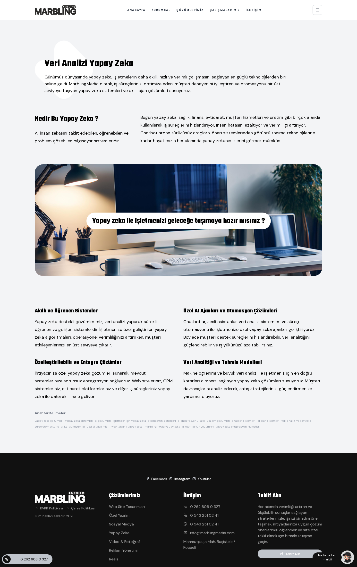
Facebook (158, 479)
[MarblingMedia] (55, 10)
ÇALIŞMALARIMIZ (225, 10)
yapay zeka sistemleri (79, 420)
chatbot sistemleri (243, 420)
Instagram (181, 479)
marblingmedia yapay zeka (162, 426)
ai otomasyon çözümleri (198, 426)
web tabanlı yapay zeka (127, 426)
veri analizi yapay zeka (296, 420)
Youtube (204, 479)
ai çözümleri (103, 420)
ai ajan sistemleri (268, 420)
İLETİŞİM (254, 10)
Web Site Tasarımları (127, 506)
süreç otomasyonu (47, 426)
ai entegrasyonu (188, 420)
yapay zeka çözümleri (49, 420)
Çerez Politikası (83, 508)
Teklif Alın (292, 554)
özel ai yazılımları (98, 426)
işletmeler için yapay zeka (129, 420)
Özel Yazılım (119, 515)
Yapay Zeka (119, 532)
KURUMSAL (161, 10)
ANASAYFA (136, 10)
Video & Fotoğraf (124, 541)
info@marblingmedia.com (212, 532)
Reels (113, 559)
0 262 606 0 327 (34, 559)
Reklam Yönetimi (123, 550)
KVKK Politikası (51, 508)
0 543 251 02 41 (204, 515)
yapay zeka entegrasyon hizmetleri (238, 426)
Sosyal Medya (121, 524)
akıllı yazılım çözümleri (215, 420)
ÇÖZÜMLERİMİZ (190, 10)
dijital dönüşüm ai (73, 426)
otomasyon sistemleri (162, 420)
